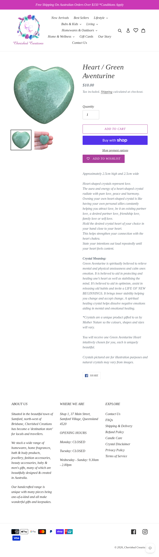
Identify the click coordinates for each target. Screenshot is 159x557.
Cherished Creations (136, 547)
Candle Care (113, 438)
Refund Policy (114, 432)
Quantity (88, 106)
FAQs (109, 420)
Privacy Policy (115, 450)
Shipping (106, 91)
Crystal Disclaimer (117, 444)
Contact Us (112, 414)
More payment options (115, 150)
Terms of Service (116, 456)
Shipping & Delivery (118, 426)
